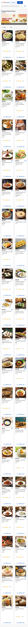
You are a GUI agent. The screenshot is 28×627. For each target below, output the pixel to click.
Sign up (13, 2)
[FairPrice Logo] (7, 2)
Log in (20, 2)
